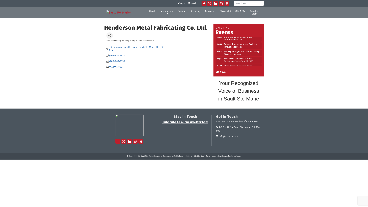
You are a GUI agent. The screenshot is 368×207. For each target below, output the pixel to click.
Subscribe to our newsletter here (185, 122)
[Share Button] (109, 35)
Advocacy (196, 11)
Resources (209, 11)
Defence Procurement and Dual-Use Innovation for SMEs (240, 43)
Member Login (254, 12)
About (152, 11)
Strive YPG (225, 11)
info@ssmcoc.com (228, 136)
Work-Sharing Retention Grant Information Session (238, 65)
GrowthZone (205, 156)
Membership (167, 11)
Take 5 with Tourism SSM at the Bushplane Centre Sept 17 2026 (238, 58)
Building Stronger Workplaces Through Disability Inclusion (242, 50)
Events (181, 11)
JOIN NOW (240, 11)
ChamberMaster (227, 156)
